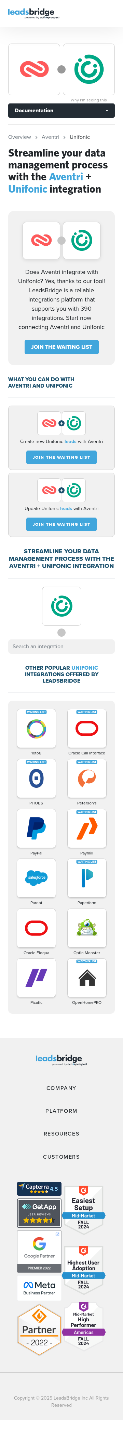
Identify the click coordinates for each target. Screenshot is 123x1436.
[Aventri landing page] (34, 69)
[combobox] (61, 646)
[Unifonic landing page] (89, 69)
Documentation (34, 110)
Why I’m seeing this (89, 100)
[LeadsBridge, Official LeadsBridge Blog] (33, 13)
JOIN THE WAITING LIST (61, 347)
